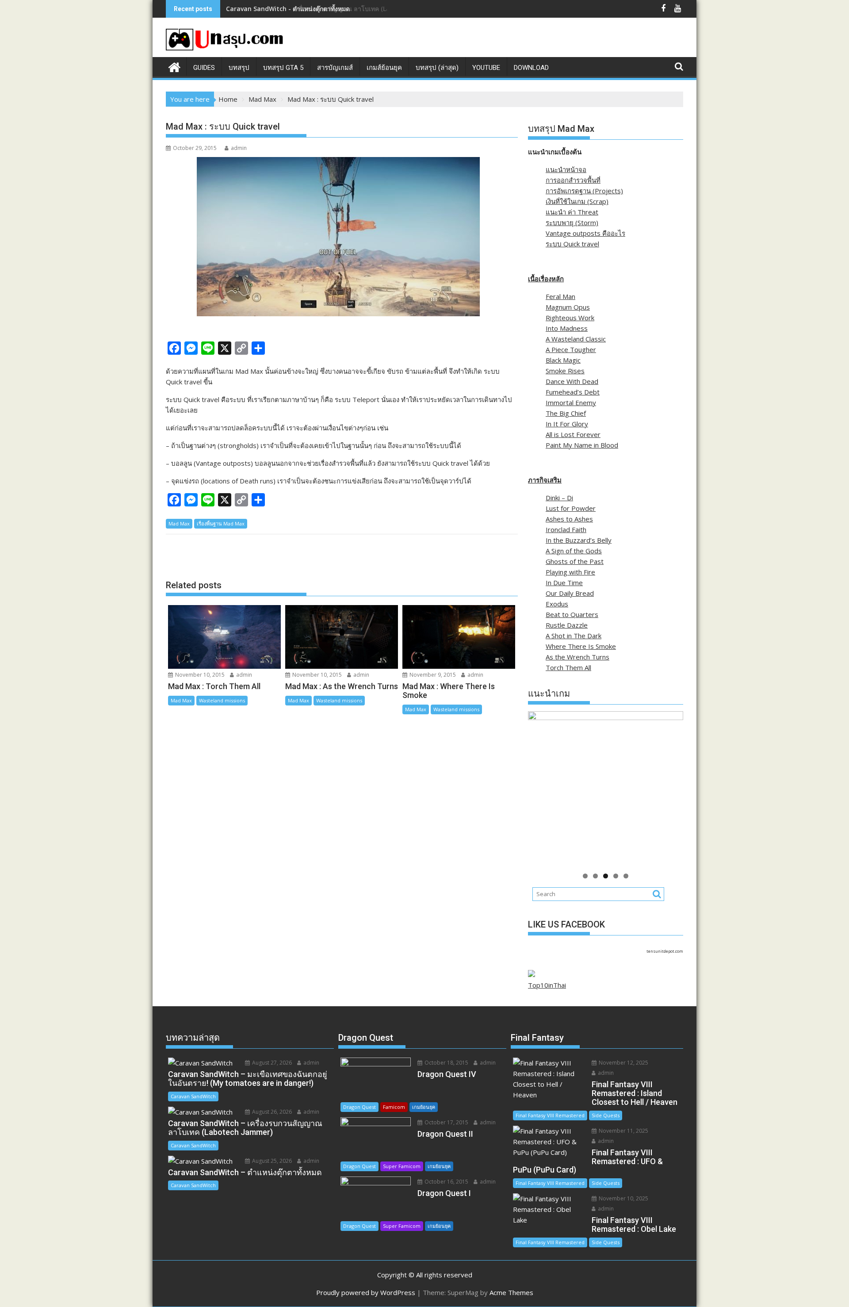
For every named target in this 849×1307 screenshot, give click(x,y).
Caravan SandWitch (193, 1096)
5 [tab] (625, 876)
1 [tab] (585, 876)
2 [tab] (595, 876)
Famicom (394, 1107)
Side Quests (606, 1115)
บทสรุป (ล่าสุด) (437, 68)
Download (531, 68)
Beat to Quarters (572, 614)
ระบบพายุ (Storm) (572, 222)
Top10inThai (547, 985)
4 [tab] (615, 876)
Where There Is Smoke (581, 646)
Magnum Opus (568, 307)
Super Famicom (402, 1166)
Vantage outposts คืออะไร (585, 233)
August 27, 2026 (271, 1062)
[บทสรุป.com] (174, 66)
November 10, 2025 (622, 1198)
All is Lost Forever (573, 434)
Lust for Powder (571, 508)
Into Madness (567, 328)
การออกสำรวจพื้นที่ (573, 180)
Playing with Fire (570, 571)
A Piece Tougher (571, 349)
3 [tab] (605, 876)
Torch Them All (568, 667)
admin (239, 148)
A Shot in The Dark (573, 635)
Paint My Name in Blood (582, 445)
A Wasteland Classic (576, 338)
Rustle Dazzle (567, 625)
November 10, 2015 (199, 674)
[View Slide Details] (622, 788)
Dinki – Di (559, 497)
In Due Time (564, 582)
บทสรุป (239, 68)
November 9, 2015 (432, 674)
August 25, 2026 (271, 1161)
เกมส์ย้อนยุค (384, 68)
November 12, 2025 (622, 1062)
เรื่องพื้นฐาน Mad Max (221, 523)
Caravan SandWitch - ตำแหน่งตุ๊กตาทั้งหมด (288, 8)
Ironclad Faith (566, 529)
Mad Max (179, 523)
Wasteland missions (222, 700)
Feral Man (560, 296)
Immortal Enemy (571, 402)
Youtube (486, 68)
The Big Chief (566, 413)
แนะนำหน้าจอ (566, 169)
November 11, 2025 (622, 1131)
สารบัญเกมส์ (335, 68)
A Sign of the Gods (574, 550)
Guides (204, 68)
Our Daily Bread (570, 593)
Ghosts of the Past (575, 561)
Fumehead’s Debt (573, 391)
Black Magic (563, 360)
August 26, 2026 (271, 1111)
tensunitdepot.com (664, 951)
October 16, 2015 (445, 1181)
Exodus (557, 603)
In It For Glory (567, 423)
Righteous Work (570, 317)
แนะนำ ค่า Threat (572, 211)
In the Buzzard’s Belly (579, 540)
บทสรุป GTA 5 (283, 68)
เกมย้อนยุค (423, 1107)
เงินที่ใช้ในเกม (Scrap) (577, 201)
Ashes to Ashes (569, 518)
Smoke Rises (565, 370)
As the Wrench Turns (577, 656)
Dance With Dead (572, 381)
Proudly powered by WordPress (365, 1292)
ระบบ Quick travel (572, 243)
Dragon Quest (359, 1107)
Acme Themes (511, 1292)
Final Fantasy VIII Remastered (550, 1115)
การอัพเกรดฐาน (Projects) (584, 190)
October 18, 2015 (445, 1062)
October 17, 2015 (445, 1122)
